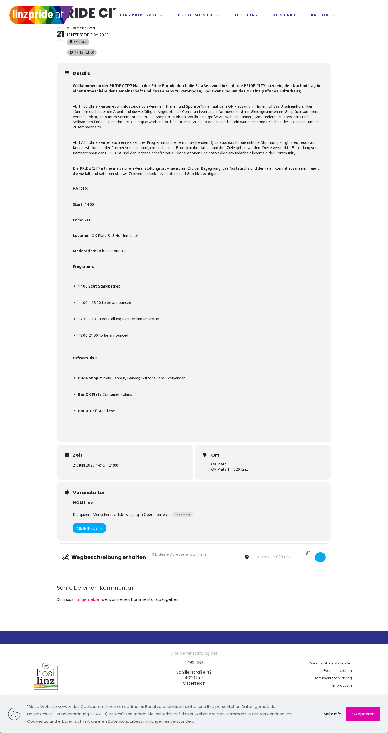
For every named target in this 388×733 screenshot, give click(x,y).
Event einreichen (337, 670)
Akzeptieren (363, 714)
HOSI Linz (83, 503)
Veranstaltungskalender (331, 663)
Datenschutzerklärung (333, 677)
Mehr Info (333, 714)
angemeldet (88, 599)
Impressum (342, 685)
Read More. (183, 515)
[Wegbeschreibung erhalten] (320, 557)
